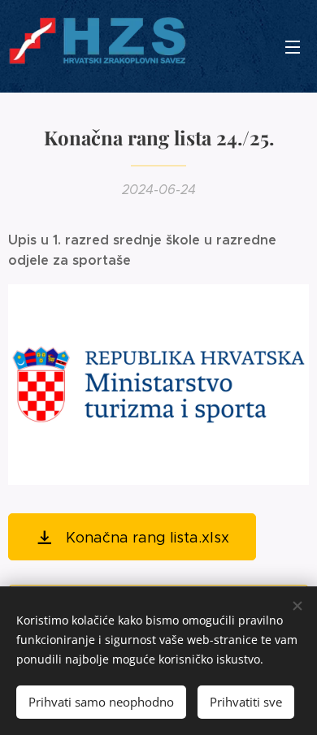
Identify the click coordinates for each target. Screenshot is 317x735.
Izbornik (292, 46)
